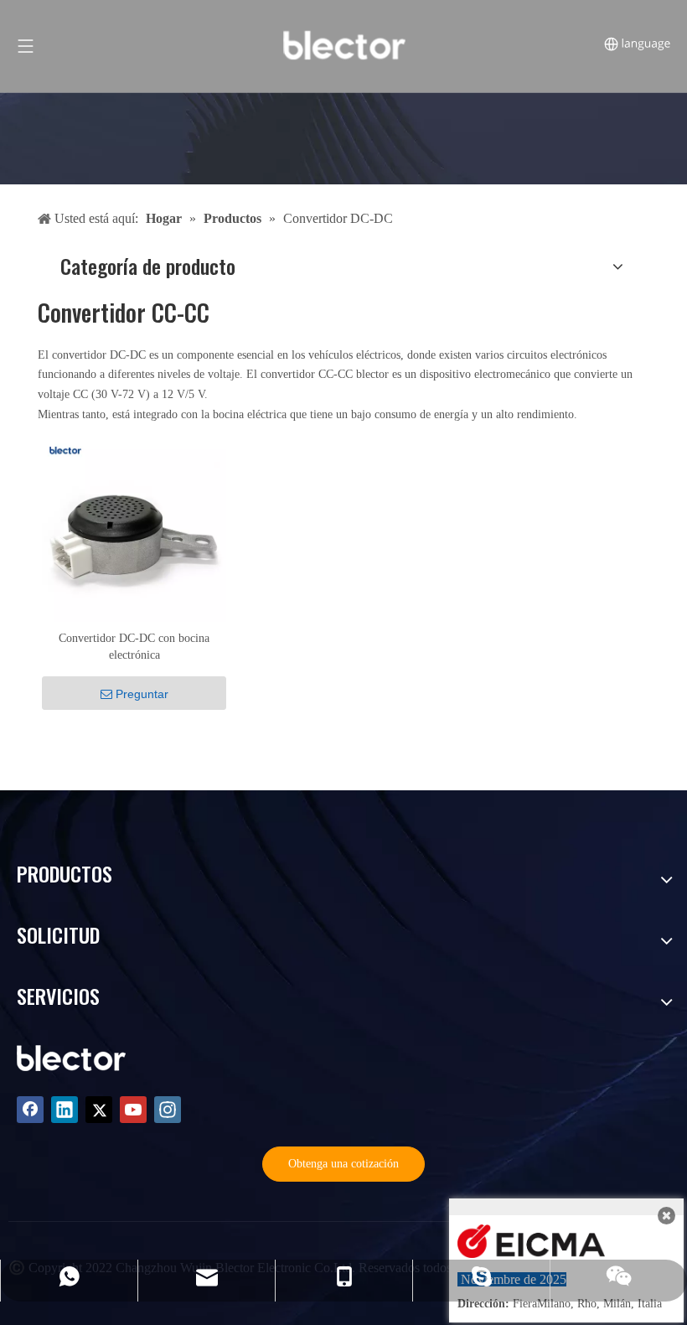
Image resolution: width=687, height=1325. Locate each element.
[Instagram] (167, 1109)
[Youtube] (133, 1109)
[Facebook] (30, 1109)
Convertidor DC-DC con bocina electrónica (134, 646)
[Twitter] (98, 1109)
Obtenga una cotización (343, 1163)
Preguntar (142, 694)
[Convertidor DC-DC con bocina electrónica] (134, 528)
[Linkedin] (64, 1109)
